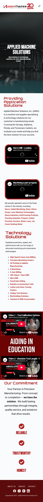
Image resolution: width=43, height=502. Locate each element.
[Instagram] (19, 490)
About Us (11, 486)
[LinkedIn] (28, 490)
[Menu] (39, 6)
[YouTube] (23, 490)
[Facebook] (14, 490)
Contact (32, 486)
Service (21, 486)
